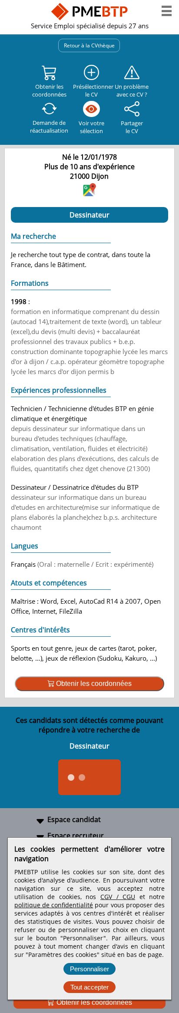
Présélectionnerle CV (91, 90)
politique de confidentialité (53, 905)
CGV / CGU (117, 897)
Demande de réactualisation (49, 126)
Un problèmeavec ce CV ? (132, 90)
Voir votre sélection (91, 127)
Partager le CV (132, 127)
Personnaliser (89, 969)
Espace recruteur (75, 835)
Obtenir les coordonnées (93, 1002)
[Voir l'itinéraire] (89, 193)
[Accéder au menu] (166, 11)
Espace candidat (74, 819)
